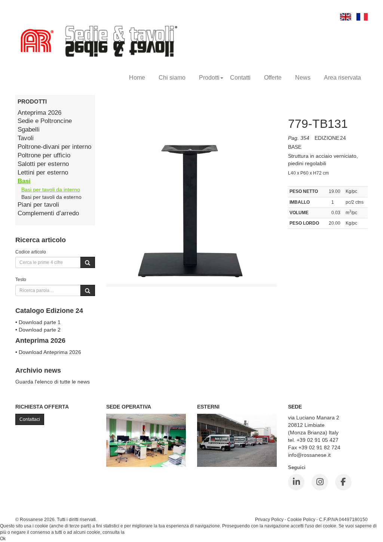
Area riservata (342, 77)
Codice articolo (30, 251)
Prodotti (209, 77)
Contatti (240, 77)
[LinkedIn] (296, 482)
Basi (24, 181)
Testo (20, 279)
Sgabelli (29, 129)
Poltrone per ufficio (44, 155)
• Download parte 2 (38, 330)
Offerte (273, 77)
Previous (89, 205)
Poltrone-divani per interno (54, 146)
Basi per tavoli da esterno (51, 197)
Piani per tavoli (38, 204)
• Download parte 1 (38, 322)
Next (293, 205)
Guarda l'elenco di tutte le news (52, 382)
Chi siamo (172, 77)
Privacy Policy (269, 519)
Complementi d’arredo (48, 213)
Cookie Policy (301, 519)
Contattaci (29, 419)
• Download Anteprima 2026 (48, 352)
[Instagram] (320, 482)
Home (137, 77)
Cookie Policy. (140, 532)
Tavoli (26, 138)
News (302, 77)
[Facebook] (343, 482)
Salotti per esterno (43, 163)
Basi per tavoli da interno (50, 190)
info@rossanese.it (309, 455)
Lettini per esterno (43, 172)
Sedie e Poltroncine (45, 120)
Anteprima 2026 (39, 112)
